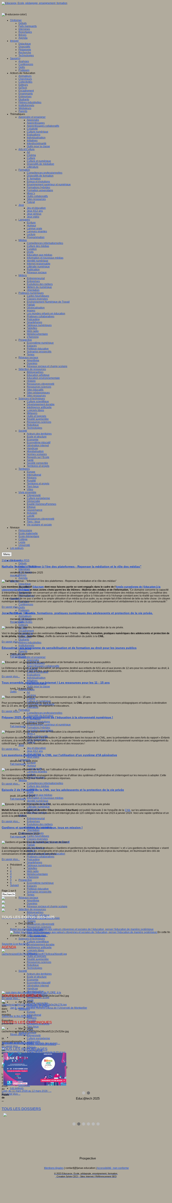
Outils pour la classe (38, 686)
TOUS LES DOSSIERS (21, 1109)
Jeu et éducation (36, 748)
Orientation (33, 830)
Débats (22, 563)
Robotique (33, 965)
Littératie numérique (38, 806)
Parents (22, 651)
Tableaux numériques (39, 865)
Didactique (24, 583)
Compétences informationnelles (45, 783)
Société (22, 970)
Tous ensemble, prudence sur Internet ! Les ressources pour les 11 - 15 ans (56, 682)
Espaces (32, 885)
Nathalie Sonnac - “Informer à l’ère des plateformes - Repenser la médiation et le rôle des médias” (71, 566)
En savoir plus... (11, 606)
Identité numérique (37, 800)
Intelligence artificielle (39, 947)
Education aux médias (39, 795)
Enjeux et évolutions (38, 721)
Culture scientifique (38, 941)
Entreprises (33, 821)
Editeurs (23, 624)
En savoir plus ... (11, 998)
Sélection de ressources (32, 909)
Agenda (22, 578)
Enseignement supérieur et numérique (49, 724)
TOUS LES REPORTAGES (24, 1049)
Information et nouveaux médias (45, 797)
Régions (31, 1017)
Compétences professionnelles (44, 712)
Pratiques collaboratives (40, 856)
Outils (21, 607)
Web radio (33, 871)
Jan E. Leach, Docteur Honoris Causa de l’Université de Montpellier (48, 1007)
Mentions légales (54, 1168)
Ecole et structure (37, 976)
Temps (30, 894)
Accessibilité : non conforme (113, 1168)
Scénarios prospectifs (39, 891)
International (34, 1014)
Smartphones (34, 862)
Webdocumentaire (37, 874)
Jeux (21, 745)
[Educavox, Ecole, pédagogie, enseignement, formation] (34, 3)
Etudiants (23, 639)
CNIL (128, 810)
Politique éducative (38, 888)
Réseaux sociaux (28, 897)
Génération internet (38, 985)
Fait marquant (18, 656)
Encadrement (26, 630)
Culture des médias (38, 786)
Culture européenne (38, 1038)
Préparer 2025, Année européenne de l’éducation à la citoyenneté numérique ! (57, 717)
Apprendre (33, 660)
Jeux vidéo (33, 756)
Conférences (25, 604)
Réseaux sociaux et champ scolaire (47, 906)
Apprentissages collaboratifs (43, 666)
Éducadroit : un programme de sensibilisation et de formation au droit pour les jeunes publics (69, 647)
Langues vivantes (37, 771)
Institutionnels (26, 645)
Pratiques (23, 610)
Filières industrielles (29, 642)
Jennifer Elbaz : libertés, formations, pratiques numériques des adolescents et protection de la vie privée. (77, 613)
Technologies (34, 968)
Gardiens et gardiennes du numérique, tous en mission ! (42, 827)
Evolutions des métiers (40, 824)
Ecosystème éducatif (38, 982)
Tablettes (32, 868)
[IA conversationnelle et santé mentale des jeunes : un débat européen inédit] (34, 1004)
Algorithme (33, 900)
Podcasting (33, 859)
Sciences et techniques (31, 938)
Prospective (25, 880)
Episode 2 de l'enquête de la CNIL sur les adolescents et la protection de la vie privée (63, 789)
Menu (6, 554)
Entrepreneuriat (36, 818)
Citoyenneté (34, 1035)
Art (28, 692)
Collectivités (25, 622)
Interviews (24, 569)
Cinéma (31, 695)
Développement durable (41, 944)
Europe (31, 1012)
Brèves (22, 575)
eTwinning (33, 877)
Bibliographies (35, 912)
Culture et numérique (39, 701)
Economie (32, 979)
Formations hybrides (38, 727)
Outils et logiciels (36, 956)
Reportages (16, 622)
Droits (30, 792)
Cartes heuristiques (38, 836)
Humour (31, 765)
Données (32, 903)
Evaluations (33, 674)
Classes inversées (37, 839)
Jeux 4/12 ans (35, 751)
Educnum (38, 586)
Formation (24, 710)
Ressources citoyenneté (40, 924)
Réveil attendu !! (19, 1034)
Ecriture (31, 762)
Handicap (32, 988)
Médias (22, 780)
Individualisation (36, 677)
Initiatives (32, 680)
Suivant (14, 885)
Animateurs (24, 616)
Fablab (31, 844)
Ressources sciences (39, 926)
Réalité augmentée (38, 959)
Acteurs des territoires (39, 973)
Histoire (31, 921)
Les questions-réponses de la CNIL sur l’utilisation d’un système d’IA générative (59, 755)
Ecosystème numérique (40, 883)
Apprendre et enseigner (32, 657)
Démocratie (33, 1041)
